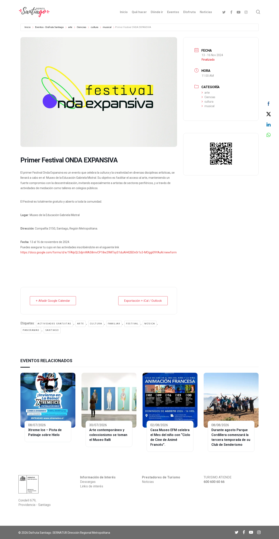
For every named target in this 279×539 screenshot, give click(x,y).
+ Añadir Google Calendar (53, 301)
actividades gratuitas (54, 323)
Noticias (148, 482)
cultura (94, 27)
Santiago (52, 330)
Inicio (28, 27)
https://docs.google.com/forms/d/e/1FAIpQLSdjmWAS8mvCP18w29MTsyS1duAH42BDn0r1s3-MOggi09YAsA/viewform (98, 252)
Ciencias (81, 27)
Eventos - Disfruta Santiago (49, 27)
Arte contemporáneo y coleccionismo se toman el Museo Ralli (108, 435)
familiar (114, 323)
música (149, 323)
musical (107, 27)
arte (70, 27)
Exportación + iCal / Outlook (143, 301)
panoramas (31, 330)
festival (132, 323)
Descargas (88, 482)
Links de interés (91, 486)
